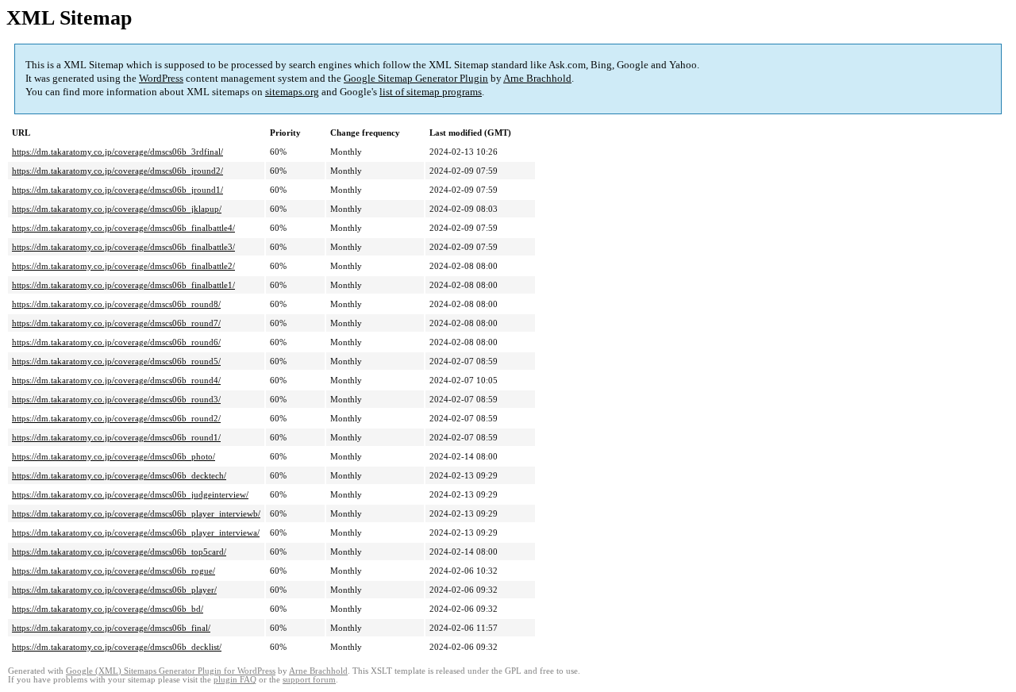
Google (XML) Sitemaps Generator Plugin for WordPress (170, 671)
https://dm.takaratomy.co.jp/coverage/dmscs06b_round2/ (116, 418)
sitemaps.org (292, 92)
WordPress (161, 78)
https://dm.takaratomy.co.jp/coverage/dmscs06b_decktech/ (119, 475)
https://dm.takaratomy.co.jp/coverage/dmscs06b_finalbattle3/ (123, 247)
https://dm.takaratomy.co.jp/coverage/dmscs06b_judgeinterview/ (130, 494)
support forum (309, 679)
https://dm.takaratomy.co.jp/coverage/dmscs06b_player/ (114, 589)
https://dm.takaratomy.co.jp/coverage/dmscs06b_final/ (111, 627)
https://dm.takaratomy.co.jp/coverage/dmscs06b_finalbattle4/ (123, 228)
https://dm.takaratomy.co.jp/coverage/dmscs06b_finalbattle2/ (123, 266)
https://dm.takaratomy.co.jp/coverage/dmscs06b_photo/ (113, 456)
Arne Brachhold (537, 78)
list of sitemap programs (430, 92)
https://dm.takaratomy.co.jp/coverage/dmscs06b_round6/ (116, 342)
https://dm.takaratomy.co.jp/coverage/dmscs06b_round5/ (116, 361)
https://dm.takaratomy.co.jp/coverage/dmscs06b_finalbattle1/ (123, 285)
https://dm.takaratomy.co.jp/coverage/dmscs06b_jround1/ (117, 189)
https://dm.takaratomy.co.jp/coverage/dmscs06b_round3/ (116, 399)
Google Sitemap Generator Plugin (416, 78)
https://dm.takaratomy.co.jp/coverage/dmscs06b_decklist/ (116, 647)
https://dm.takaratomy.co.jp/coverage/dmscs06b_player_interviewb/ (136, 513)
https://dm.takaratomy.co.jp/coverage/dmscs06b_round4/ (116, 380)
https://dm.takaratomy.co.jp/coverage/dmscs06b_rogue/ (113, 570)
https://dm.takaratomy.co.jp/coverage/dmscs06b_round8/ (116, 304)
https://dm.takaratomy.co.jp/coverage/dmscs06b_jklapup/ (116, 208)
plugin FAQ (235, 679)
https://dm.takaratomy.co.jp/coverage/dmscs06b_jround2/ (117, 170)
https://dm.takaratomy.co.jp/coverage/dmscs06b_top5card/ (119, 551)
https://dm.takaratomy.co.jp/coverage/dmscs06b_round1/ (116, 437)
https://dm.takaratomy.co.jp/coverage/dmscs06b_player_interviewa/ (136, 532)
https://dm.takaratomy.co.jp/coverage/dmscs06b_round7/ (116, 323)
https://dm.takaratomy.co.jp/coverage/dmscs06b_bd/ (107, 608)
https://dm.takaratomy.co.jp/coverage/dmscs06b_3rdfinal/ (117, 151)
